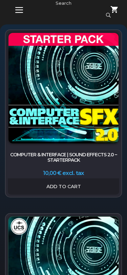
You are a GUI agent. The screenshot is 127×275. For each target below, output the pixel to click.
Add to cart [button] (63, 186)
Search (63, 3)
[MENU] (14, 10)
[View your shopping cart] (110, 10)
